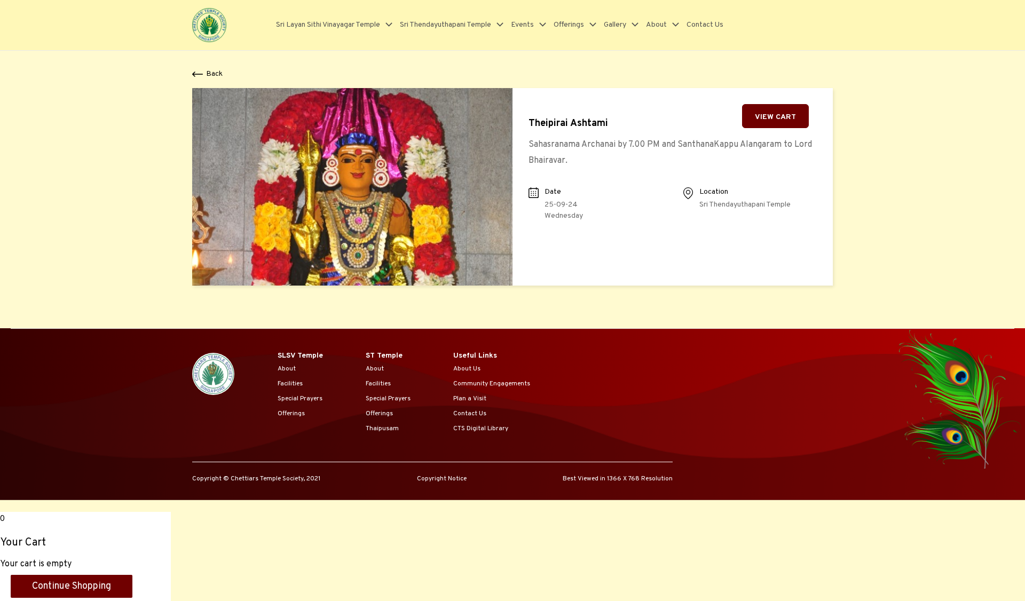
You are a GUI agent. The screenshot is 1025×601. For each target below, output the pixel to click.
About (656, 24)
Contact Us (705, 24)
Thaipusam (382, 428)
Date (553, 191)
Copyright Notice (442, 479)
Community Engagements (491, 383)
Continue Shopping (71, 586)
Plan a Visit (469, 398)
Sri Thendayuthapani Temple (445, 24)
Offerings (569, 24)
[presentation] (386, 24)
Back (214, 73)
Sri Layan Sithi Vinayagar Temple (328, 24)
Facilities (290, 383)
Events (522, 24)
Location (713, 191)
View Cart (775, 117)
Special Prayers (300, 398)
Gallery (615, 24)
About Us (466, 369)
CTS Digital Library (480, 428)
